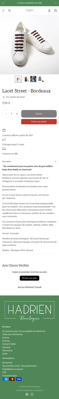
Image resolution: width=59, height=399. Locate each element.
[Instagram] (32, 394)
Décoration (7, 350)
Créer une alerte (39, 121)
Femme (5, 337)
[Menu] (3, 10)
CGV (4, 372)
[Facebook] (27, 394)
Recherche (7, 362)
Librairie (6, 347)
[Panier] (55, 10)
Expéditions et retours (12, 369)
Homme (6, 341)
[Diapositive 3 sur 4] (33, 79)
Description (6, 161)
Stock (4, 354)
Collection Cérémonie (12, 334)
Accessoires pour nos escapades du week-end (23, 331)
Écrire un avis (29, 278)
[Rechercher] (9, 10)
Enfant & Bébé (9, 344)
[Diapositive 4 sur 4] (41, 79)
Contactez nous (9, 375)
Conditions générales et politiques (29, 390)
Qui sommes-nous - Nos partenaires (19, 366)
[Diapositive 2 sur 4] (26, 79)
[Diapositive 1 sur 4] (18, 79)
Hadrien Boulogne (32, 387)
